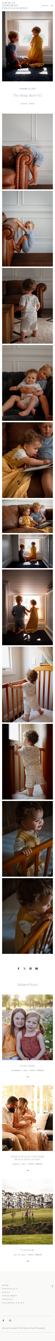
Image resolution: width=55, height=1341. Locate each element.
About (6, 1292)
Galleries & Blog (13, 1303)
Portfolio (9, 1289)
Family (32, 103)
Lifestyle (24, 103)
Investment (9, 1296)
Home (5, 1285)
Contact (7, 1299)
